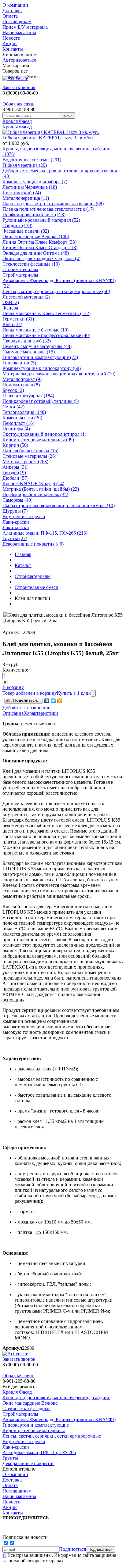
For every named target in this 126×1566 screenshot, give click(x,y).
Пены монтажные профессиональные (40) (46, 335)
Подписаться (72, 1549)
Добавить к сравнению (26, 707)
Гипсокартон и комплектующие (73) (40, 357)
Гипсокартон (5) (19, 362)
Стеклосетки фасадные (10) (31, 264)
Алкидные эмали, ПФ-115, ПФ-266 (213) (44, 533)
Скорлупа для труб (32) (26, 340)
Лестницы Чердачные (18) (29, 187)
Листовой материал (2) (26, 296)
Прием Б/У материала (25, 27)
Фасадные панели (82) (25, 231)
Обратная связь (18, 103)
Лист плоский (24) (21, 192)
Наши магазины (19, 32)
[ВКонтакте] (47, 701)
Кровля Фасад (17, 121)
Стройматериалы (20, 269)
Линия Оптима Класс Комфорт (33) (39, 242)
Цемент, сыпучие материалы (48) (37, 346)
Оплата (10, 16)
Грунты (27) (14, 538)
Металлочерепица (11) (25, 198)
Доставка (12, 10)
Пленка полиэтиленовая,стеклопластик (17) (48, 209)
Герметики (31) (18, 318)
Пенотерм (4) (16, 428)
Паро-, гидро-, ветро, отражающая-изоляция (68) (53, 203)
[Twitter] (53, 701)
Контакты (12, 49)
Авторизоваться (19, 60)
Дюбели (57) (15, 478)
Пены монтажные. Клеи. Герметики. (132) (46, 313)
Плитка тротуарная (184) (28, 395)
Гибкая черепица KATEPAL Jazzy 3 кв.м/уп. (48, 137)
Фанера (10, 307)
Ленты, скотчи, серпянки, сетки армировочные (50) (56, 291)
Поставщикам (16, 21)
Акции (9, 43)
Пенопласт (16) (18, 423)
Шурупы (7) (15, 511)
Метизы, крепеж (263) (25, 461)
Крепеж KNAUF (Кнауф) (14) (33, 483)
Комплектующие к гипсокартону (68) (41, 368)
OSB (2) (10, 302)
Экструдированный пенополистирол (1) (44, 434)
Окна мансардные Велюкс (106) (35, 236)
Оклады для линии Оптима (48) (35, 253)
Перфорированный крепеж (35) (35, 494)
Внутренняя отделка (23, 516)
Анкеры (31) (15, 467)
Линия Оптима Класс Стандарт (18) (39, 247)
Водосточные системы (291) (31, 159)
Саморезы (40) (17, 500)
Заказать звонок (18, 87)
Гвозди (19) (14, 472)
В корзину (13, 687)
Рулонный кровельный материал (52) (41, 220)
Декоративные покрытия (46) (33, 543)
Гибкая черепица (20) (24, 165)
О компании (15, 5)
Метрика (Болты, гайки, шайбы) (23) (40, 489)
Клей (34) (12, 324)
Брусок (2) (13, 390)
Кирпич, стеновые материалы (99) (38, 439)
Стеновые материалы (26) (29, 456)
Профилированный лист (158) (33, 214)
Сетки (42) (13, 406)
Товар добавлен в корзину (29, 693)
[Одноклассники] (60, 701)
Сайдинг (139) (17, 225)
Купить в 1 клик (74, 693)
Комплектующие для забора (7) (34, 181)
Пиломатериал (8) (21, 384)
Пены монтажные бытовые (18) (35, 329)
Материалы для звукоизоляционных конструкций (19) (58, 373)
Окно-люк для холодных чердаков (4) (41, 258)
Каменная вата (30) (22, 417)
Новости (11, 38)
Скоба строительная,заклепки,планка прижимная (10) (58, 505)
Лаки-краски (15, 522)
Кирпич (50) (15, 445)
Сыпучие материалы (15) (28, 351)
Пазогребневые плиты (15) (30, 450)
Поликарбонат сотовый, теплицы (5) (40, 401)
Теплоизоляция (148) (24, 412)
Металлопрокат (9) (22, 379)
